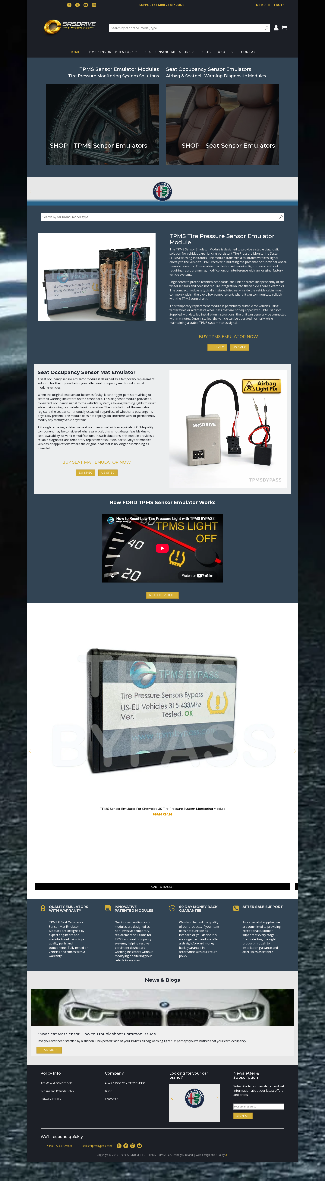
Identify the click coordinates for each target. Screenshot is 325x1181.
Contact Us (111, 1099)
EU (55, 161)
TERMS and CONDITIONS (56, 1083)
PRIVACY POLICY (51, 1099)
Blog (206, 52)
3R (227, 1155)
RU (278, 5)
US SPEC (239, 347)
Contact (249, 52)
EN (257, 5)
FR (261, 5)
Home (75, 52)
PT (274, 5)
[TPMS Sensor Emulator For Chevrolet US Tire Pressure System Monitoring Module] (162, 803)
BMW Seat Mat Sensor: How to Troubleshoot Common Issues (96, 1034)
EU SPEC (217, 347)
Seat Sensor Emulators (168, 52)
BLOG (108, 1091)
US (72, 161)
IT (269, 5)
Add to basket (162, 886)
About (224, 52)
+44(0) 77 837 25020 (59, 1146)
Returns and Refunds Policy (57, 1091)
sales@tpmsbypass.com (97, 1146)
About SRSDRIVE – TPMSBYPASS (125, 1083)
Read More (49, 1050)
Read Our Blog (162, 595)
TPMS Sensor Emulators (110, 52)
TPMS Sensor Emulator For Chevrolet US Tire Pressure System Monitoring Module (162, 809)
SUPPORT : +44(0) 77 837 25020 (161, 5)
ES (282, 5)
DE (265, 5)
